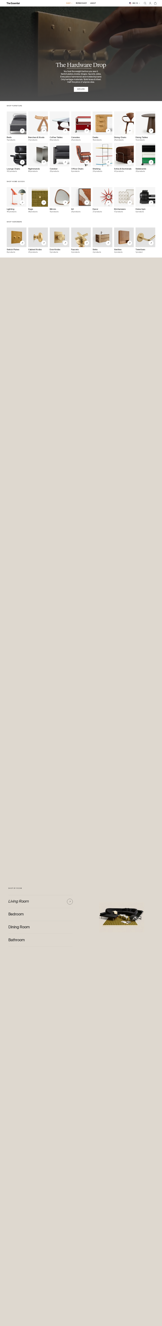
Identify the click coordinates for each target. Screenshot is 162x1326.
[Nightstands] (38, 154)
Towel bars (140, 250)
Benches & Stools (36, 137)
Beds (9, 137)
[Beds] (16, 123)
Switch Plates (13, 250)
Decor (95, 209)
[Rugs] (38, 197)
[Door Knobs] (59, 237)
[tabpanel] (40, 901)
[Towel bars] (145, 237)
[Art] (81, 197)
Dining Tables (142, 137)
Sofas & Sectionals (122, 169)
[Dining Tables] (145, 123)
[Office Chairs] (81, 154)
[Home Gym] (145, 197)
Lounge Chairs (13, 169)
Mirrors (53, 209)
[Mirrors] (59, 197)
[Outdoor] (59, 154)
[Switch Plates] (16, 237)
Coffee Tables (56, 137)
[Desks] (102, 123)
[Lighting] (16, 197)
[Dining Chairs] (124, 123)
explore (81, 89)
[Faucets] (81, 237)
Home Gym (140, 209)
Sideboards (141, 169)
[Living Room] (70, 901)
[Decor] (102, 197)
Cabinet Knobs (35, 250)
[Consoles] (81, 123)
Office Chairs (77, 169)
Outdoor (54, 169)
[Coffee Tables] (59, 123)
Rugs (30, 209)
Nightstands (34, 169)
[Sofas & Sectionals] (124, 154)
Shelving (96, 169)
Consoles (75, 137)
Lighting (10, 209)
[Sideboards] (145, 154)
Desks (95, 137)
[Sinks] (102, 237)
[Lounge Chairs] (16, 154)
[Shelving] (102, 154)
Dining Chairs (120, 137)
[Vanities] (124, 237)
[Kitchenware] (124, 197)
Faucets (75, 250)
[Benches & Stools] (38, 123)
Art (72, 209)
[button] (145, 3)
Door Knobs (55, 250)
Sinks (95, 250)
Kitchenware (119, 209)
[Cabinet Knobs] (38, 237)
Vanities (117, 250)
